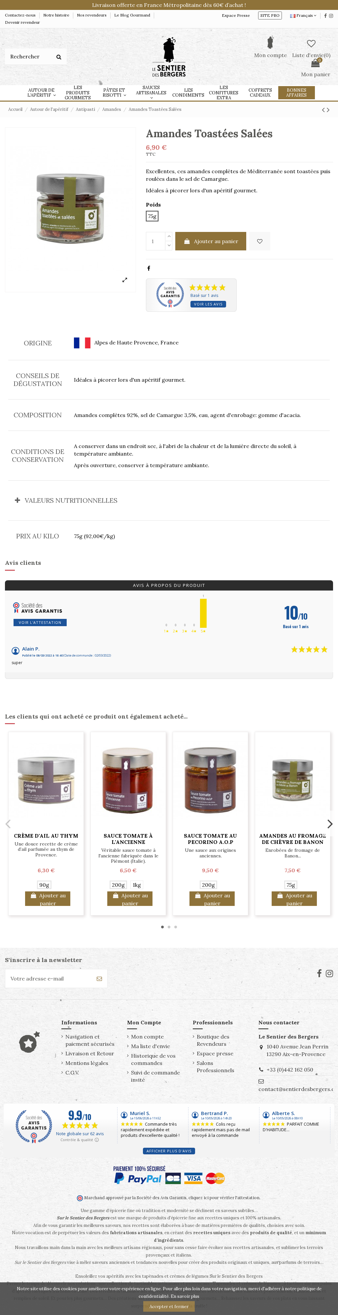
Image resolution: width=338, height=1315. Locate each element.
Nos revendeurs (92, 15)
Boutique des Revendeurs (213, 1040)
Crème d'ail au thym (46, 835)
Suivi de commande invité (155, 1076)
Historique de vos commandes (153, 1059)
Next (329, 823)
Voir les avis (208, 304)
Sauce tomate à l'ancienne (128, 838)
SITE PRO (270, 15)
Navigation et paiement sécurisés (90, 1040)
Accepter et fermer (169, 1306)
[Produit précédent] (324, 110)
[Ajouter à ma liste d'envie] (259, 241)
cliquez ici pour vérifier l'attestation (223, 1197)
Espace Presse (236, 15)
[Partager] (148, 268)
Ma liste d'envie (150, 1046)
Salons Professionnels (215, 1067)
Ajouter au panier (216, 241)
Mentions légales (86, 1063)
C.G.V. (72, 1072)
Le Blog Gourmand (132, 15)
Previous (8, 823)
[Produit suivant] (328, 110)
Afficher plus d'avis (169, 1150)
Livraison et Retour (89, 1053)
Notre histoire (56, 15)
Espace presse (215, 1053)
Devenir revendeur (22, 22)
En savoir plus (185, 1296)
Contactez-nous (21, 15)
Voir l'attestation (40, 622)
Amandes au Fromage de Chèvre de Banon (292, 838)
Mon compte (147, 1036)
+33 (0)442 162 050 (290, 1069)
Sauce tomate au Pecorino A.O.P (210, 838)
